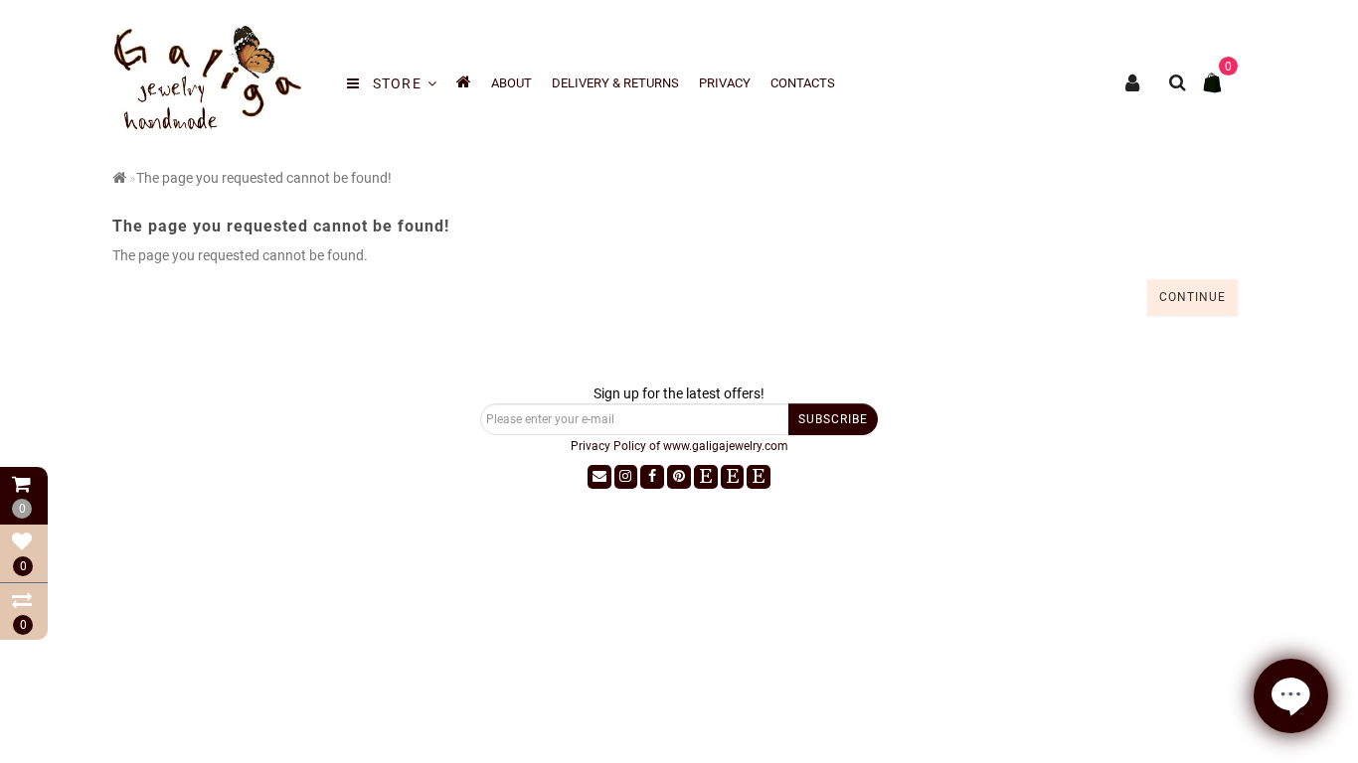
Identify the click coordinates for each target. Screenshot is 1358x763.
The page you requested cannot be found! (264, 178)
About (511, 83)
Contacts (802, 83)
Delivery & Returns (615, 83)
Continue (1192, 297)
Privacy (725, 83)
